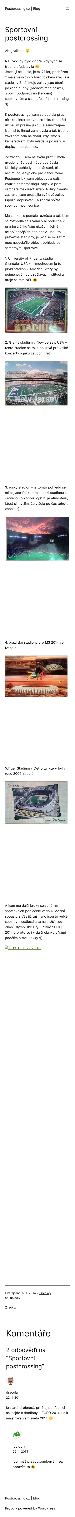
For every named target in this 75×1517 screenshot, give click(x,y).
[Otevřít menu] (67, 8)
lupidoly (19, 1446)
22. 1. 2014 (13, 1397)
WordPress (46, 1508)
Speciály (45, 1293)
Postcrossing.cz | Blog (22, 8)
